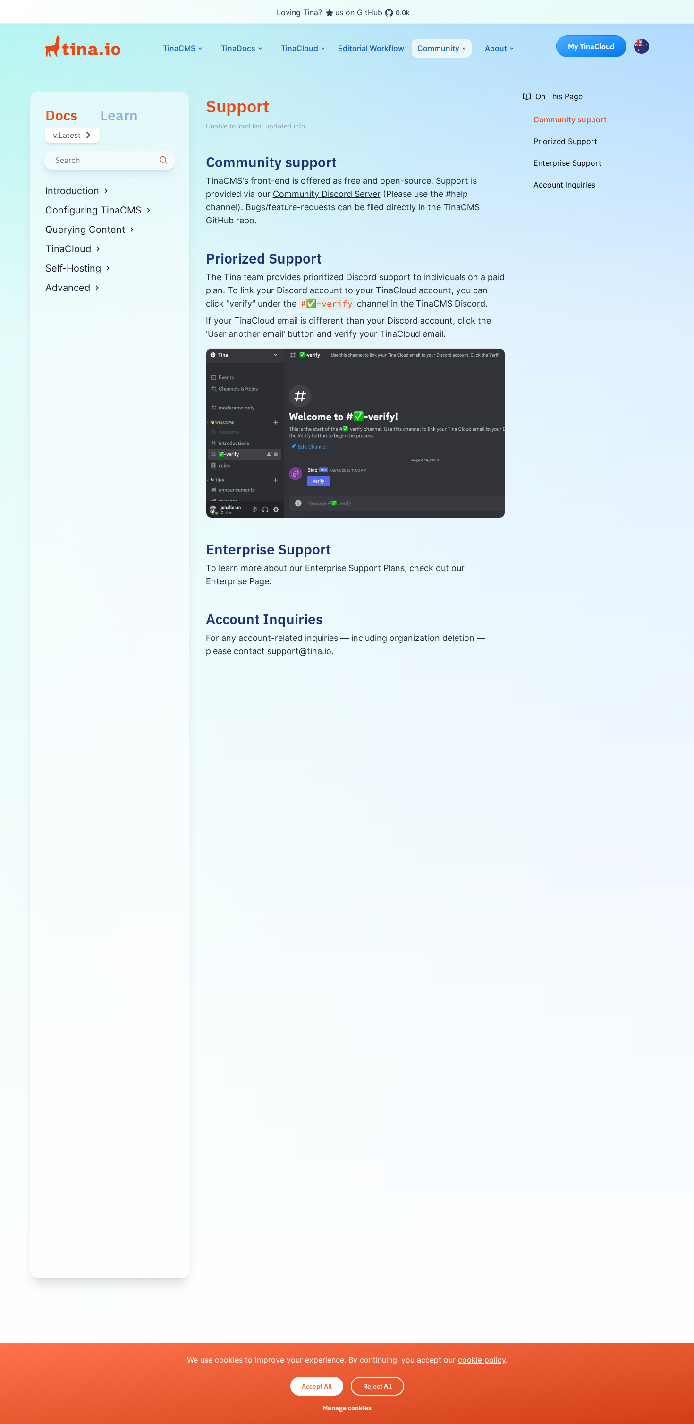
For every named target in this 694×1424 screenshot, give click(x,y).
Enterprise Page (237, 581)
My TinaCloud (591, 46)
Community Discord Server (327, 194)
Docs (61, 115)
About (496, 48)
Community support (271, 162)
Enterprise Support (268, 549)
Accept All (317, 1386)
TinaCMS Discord (450, 303)
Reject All (377, 1386)
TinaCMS (179, 48)
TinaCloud (299, 48)
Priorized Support (264, 258)
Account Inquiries (264, 619)
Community (438, 48)
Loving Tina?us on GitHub (343, 12)
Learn (119, 115)
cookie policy (482, 1359)
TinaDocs (238, 48)
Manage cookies (347, 1408)
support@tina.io (299, 651)
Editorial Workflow (371, 48)
